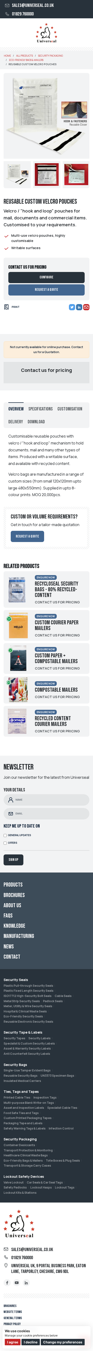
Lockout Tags (64, 1187)
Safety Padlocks (15, 1187)
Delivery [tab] (15, 422)
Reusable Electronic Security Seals (28, 1022)
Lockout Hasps (41, 1187)
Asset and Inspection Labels (24, 1108)
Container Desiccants (19, 1145)
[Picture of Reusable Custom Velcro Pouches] (17, 174)
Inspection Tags (45, 1097)
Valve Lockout (14, 1182)
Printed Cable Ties (17, 1097)
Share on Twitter (72, 307)
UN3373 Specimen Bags (57, 1076)
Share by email (86, 307)
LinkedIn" (26, 1282)
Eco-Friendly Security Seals (23, 1016)
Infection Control (61, 1128)
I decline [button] (30, 1342)
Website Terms (13, 1312)
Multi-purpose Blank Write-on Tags (29, 1103)
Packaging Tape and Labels (23, 1123)
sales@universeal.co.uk (33, 5)
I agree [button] (12, 1342)
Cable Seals (63, 996)
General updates (19, 835)
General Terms (13, 1318)
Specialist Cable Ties (62, 1108)
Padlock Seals (53, 1001)
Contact (12, 956)
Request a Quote (46, 289)
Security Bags (15, 1064)
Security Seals (16, 979)
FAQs (8, 915)
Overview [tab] (16, 409)
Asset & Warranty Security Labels (27, 1048)
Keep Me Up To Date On (22, 826)
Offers (12, 842)
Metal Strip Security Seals (22, 1001)
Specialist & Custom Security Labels (29, 1043)
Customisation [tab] (69, 409)
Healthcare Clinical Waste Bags (26, 1155)
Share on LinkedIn (79, 307)
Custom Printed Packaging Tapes (28, 1118)
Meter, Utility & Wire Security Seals (28, 1006)
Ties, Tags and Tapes (21, 1091)
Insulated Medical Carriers (22, 1081)
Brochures (10, 1306)
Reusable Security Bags (20, 1076)
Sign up (13, 860)
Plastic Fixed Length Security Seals (28, 991)
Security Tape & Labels (23, 1032)
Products (13, 884)
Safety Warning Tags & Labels (25, 1128)
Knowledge (14, 925)
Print (16, 307)
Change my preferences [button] (62, 1342)
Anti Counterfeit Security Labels (27, 1054)
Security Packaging (20, 1139)
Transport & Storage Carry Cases (27, 1166)
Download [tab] (36, 422)
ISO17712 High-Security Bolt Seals (28, 996)
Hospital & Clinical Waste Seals (25, 1011)
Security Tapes (14, 1038)
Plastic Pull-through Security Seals (28, 986)
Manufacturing (19, 936)
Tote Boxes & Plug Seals (63, 1161)
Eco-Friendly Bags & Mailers (23, 1161)
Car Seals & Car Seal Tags (45, 1182)
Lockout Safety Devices (24, 1176)
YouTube (16, 1282)
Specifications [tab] (40, 409)
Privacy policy (12, 1324)
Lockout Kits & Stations (20, 1193)
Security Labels (39, 1038)
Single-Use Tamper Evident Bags (27, 1070)
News (9, 946)
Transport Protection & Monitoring (28, 1150)
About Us (12, 905)
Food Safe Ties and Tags (21, 1113)
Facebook (7, 1282)
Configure (46, 277)
